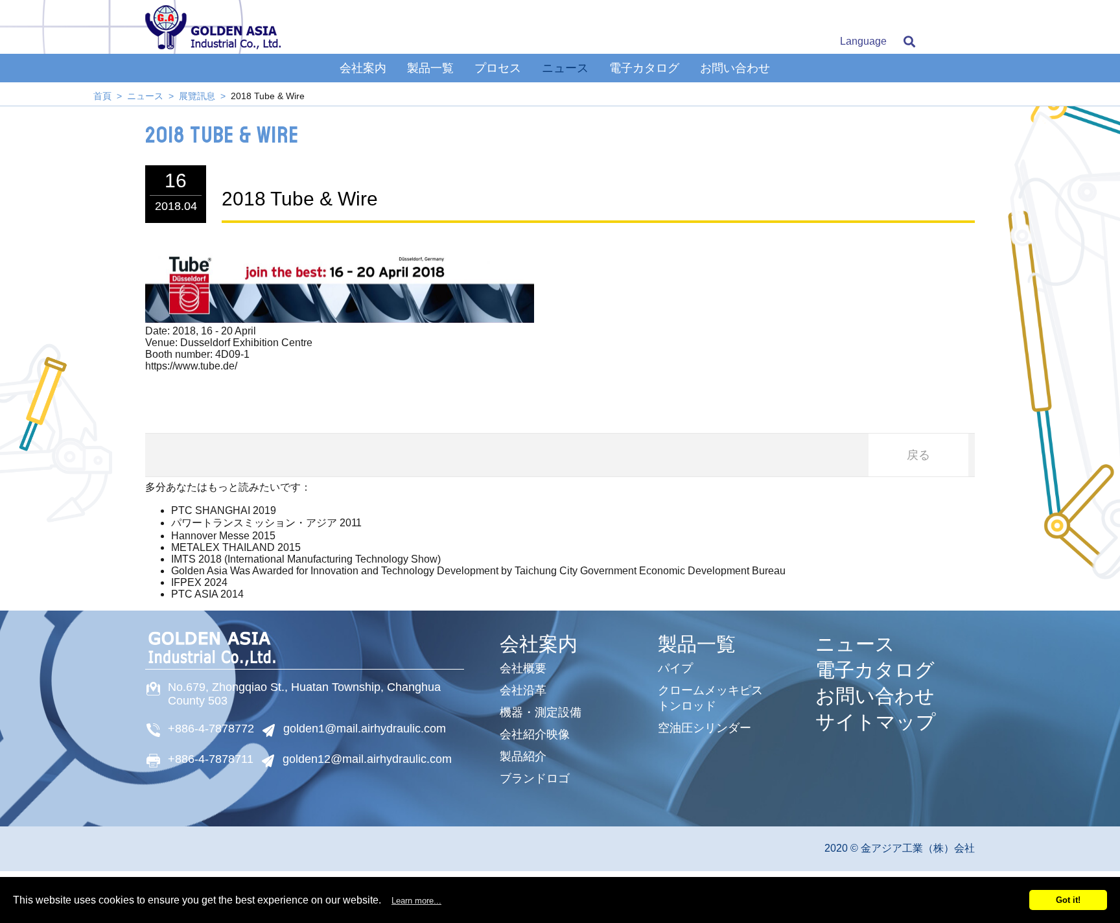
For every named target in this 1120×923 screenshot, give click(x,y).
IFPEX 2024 (199, 582)
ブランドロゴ (535, 778)
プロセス (497, 68)
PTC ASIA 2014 (207, 594)
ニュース (565, 68)
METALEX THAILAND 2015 (236, 547)
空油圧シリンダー (704, 727)
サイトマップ (875, 722)
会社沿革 (523, 690)
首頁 (102, 96)
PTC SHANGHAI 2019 (223, 510)
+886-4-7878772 (211, 728)
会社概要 (523, 668)
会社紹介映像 (535, 734)
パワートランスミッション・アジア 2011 (266, 522)
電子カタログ (644, 68)
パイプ (675, 668)
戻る (918, 455)
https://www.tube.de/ (191, 365)
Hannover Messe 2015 (223, 535)
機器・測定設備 (540, 712)
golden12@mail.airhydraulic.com (367, 759)
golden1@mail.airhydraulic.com (364, 728)
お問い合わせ (735, 68)
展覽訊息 (197, 96)
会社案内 (363, 68)
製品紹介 (523, 756)
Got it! (1068, 900)
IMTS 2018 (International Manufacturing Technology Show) (306, 559)
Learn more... (416, 900)
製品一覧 (430, 68)
